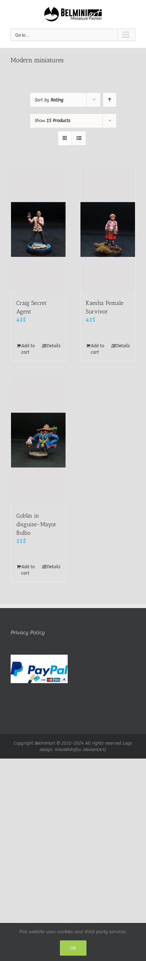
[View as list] (79, 138)
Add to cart (28, 349)
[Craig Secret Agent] (38, 229)
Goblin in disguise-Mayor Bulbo (36, 524)
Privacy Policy (28, 632)
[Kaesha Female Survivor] (107, 229)
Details (53, 345)
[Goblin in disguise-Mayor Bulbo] (38, 440)
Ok (73, 948)
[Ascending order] (110, 100)
